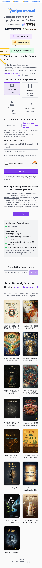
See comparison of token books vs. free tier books (30, 125)
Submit (21, 171)
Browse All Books (21, 46)
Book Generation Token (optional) (20, 119)
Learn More (21, 214)
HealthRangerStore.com (19, 195)
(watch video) (17, 74)
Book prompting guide (9, 74)
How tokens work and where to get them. (21, 131)
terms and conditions (19, 178)
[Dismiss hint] (6, 51)
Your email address (21, 144)
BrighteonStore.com (11, 198)
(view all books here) (25, 287)
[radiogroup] (21, 99)
